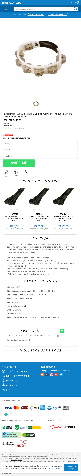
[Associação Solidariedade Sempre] (23, 444)
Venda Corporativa (16, 460)
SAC (8, 390)
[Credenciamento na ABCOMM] (35, 428)
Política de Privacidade (54, 468)
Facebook (11, 385)
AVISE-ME (19, 163)
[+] (62, 331)
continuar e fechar (71, 467)
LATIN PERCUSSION (12, 120)
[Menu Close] (6, 9)
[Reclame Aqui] (12, 436)
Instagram (12, 380)
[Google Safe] (21, 428)
